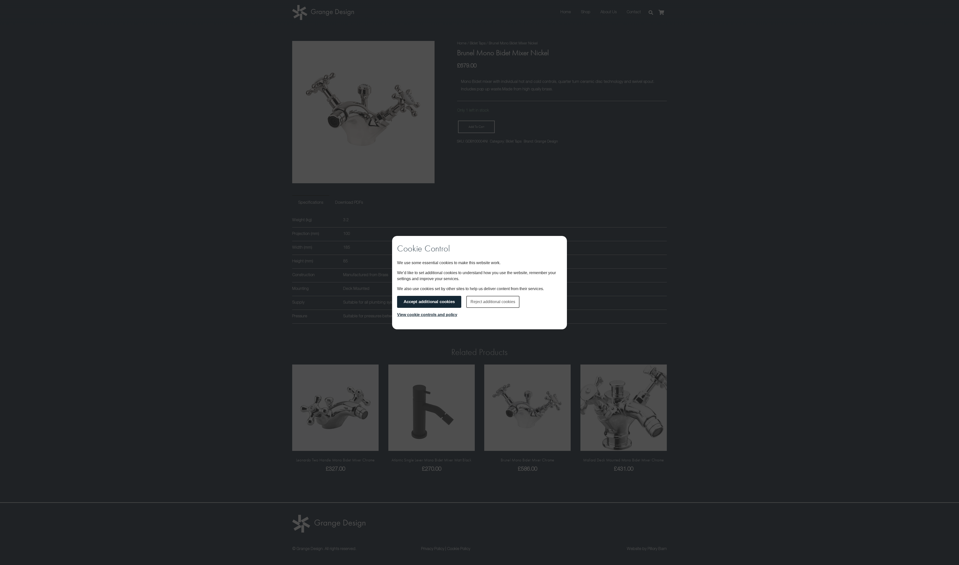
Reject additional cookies (493, 302)
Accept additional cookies (429, 301)
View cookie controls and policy (427, 315)
